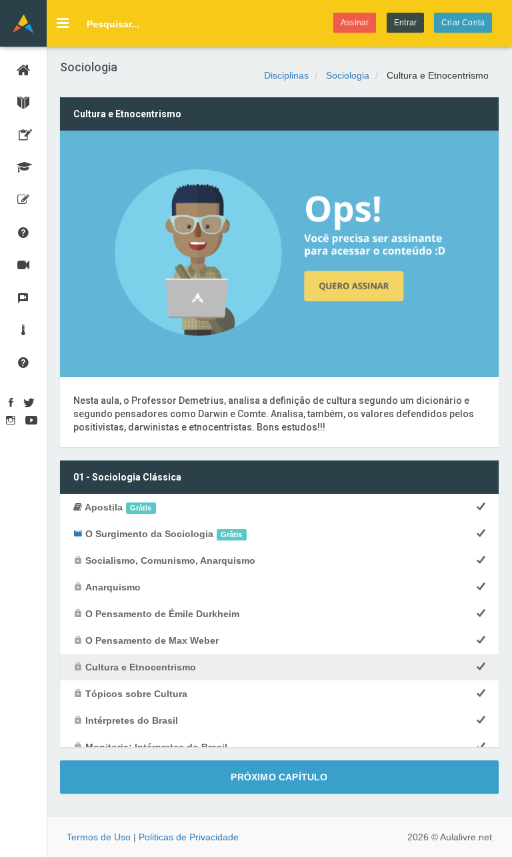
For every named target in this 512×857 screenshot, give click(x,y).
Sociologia (347, 75)
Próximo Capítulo (279, 777)
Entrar (405, 22)
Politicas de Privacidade (189, 837)
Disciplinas (286, 75)
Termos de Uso (99, 837)
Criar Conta (463, 22)
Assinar (355, 22)
